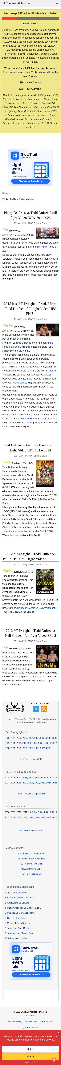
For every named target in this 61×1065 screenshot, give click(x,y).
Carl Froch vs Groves (17, 918)
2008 (54, 738)
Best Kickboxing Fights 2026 (31, 793)
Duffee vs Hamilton (30, 418)
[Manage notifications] (54, 1060)
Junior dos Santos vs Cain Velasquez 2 (36, 608)
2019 (13, 748)
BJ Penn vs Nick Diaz (31, 863)
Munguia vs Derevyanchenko (21, 913)
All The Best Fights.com (16, 3)
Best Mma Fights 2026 (31, 830)
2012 (24, 743)
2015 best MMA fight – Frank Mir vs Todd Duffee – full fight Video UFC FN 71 (30, 309)
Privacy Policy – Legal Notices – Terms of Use (30, 1021)
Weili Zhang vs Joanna (18, 902)
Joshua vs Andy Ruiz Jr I (19, 928)
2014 (36, 743)
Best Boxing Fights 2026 (31, 759)
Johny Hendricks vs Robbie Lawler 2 (21, 531)
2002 (19, 738)
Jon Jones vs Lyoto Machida (31, 858)
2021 (25, 748)
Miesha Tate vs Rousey (18, 923)
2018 (7, 748)
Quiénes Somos (30, 1027)
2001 (13, 738)
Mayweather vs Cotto (31, 869)
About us (30, 1015)
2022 (30, 748)
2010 (13, 743)
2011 (19, 743)
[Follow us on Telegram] (36, 711)
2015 (42, 743)
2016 (48, 743)
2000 (7, 738)
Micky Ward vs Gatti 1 (19, 938)
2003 (25, 738)
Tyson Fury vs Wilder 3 (18, 892)
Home (5, 193)
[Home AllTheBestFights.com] (15, 712)
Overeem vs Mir (23, 382)
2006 (42, 738)
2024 (42, 748)
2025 (48, 748)
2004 (30, 738)
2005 (36, 738)
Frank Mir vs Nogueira (31, 874)
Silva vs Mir (10, 390)
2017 (54, 743)
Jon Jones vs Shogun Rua (20, 933)
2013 (30, 743)
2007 (48, 738)
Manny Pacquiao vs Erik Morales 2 (24, 907)
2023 (36, 748)
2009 (7, 743)
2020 (19, 748)
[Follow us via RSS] (44, 711)
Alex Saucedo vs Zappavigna (21, 897)
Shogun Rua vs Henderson (31, 853)
